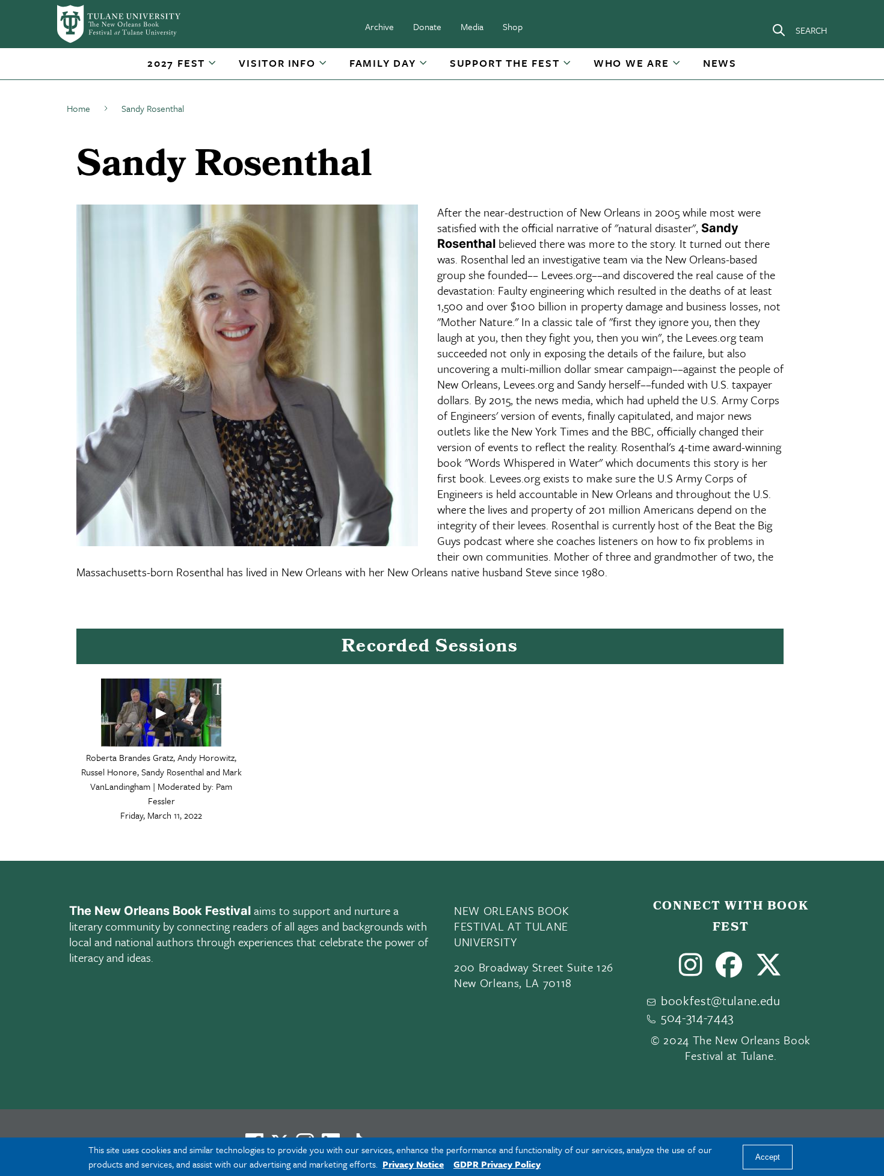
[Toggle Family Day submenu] (424, 67)
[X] (768, 970)
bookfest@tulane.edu (721, 1000)
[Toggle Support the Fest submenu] (568, 67)
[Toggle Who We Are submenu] (677, 67)
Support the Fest (505, 62)
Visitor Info (277, 62)
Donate (427, 26)
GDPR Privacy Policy (497, 1164)
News (720, 62)
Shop (513, 26)
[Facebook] (729, 970)
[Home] (119, 24)
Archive (379, 26)
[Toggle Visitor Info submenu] (323, 67)
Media (472, 26)
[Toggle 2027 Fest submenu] (213, 67)
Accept (767, 1157)
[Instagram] (691, 970)
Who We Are (631, 62)
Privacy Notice (413, 1164)
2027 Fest (176, 62)
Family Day (382, 62)
